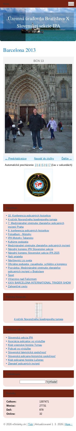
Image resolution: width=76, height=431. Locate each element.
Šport (11, 275)
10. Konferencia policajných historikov (29, 215)
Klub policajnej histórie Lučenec (26, 359)
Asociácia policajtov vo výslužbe (26, 341)
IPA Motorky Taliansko (20, 237)
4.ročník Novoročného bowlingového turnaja (32, 219)
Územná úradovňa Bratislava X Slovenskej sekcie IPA (38, 22)
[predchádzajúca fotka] (9, 108)
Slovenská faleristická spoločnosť (27, 352)
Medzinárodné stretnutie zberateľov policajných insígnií (39, 245)
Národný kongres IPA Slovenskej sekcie (30, 249)
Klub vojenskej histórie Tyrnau (25, 345)
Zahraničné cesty (17, 286)
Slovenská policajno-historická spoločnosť (32, 356)
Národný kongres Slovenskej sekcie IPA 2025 (33, 252)
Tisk (30, 424)
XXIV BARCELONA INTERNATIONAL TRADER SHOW (39, 282)
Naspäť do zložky (44, 158)
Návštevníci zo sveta (20, 260)
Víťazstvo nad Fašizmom (22, 279)
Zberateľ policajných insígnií (24, 363)
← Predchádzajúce (16, 158)
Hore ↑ (68, 424)
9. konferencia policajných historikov (28, 230)
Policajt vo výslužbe (19, 348)
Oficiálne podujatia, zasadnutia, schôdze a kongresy (37, 264)
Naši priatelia (15, 256)
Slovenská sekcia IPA (20, 337)
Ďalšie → (67, 158)
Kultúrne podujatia (18, 241)
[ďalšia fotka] (67, 108)
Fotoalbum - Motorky (19, 234)
